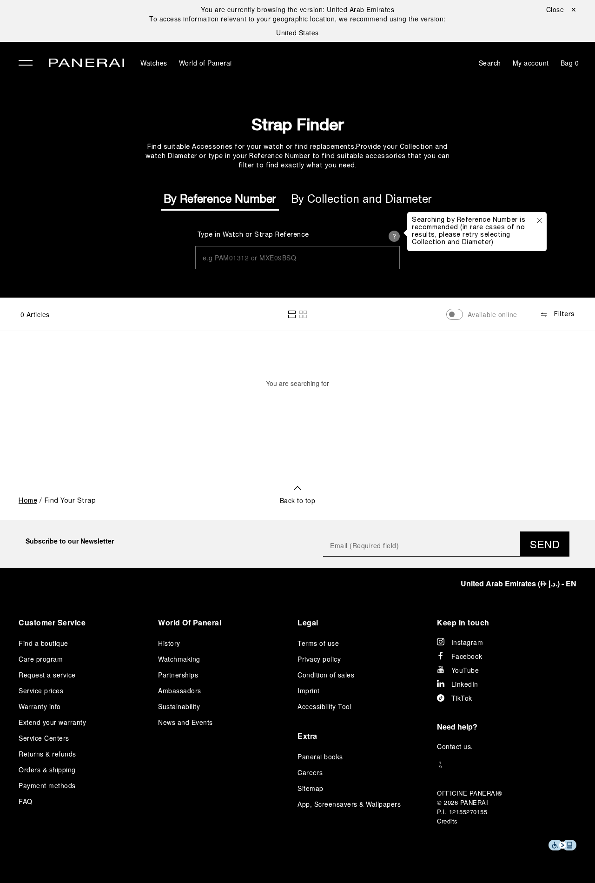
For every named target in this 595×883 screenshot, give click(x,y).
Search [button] (490, 62)
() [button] (518, 583)
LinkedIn (464, 684)
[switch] (454, 314)
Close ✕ (561, 9)
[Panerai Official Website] (86, 64)
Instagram (467, 642)
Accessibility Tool (324, 706)
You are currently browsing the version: (297, 9)
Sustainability (179, 706)
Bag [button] (570, 62)
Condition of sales (326, 674)
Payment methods (47, 785)
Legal (308, 622)
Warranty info (40, 706)
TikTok (461, 698)
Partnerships (178, 674)
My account (531, 62)
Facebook (467, 656)
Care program (41, 659)
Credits (447, 821)
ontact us (456, 746)
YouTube (465, 670)
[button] (292, 314)
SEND (545, 544)
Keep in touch (463, 622)
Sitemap (311, 788)
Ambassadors (179, 690)
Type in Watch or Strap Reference (253, 235)
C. (455, 746)
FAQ (26, 801)
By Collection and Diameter (361, 200)
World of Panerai (205, 62)
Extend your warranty (52, 722)
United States (297, 32)
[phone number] (506, 765)
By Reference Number (220, 200)
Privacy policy (319, 659)
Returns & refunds (47, 753)
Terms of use (318, 643)
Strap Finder (297, 124)
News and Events (185, 722)
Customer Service (52, 622)
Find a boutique (43, 643)
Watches (153, 62)
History (169, 643)
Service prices (41, 690)
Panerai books (320, 756)
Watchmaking (179, 659)
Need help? (457, 726)
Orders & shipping (47, 769)
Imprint (309, 690)
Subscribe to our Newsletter (70, 540)
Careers (310, 772)
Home (28, 501)
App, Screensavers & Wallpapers (349, 804)
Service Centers (44, 738)
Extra (307, 735)
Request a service (47, 674)
